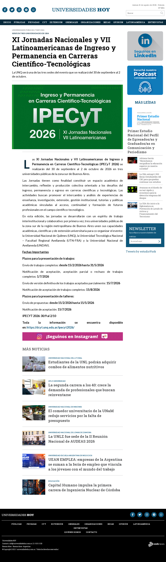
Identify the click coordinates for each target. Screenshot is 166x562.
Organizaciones (91, 22)
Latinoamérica (135, 22)
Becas (106, 22)
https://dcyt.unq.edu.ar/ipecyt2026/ (50, 327)
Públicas (19, 22)
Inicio (7, 22)
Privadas (33, 22)
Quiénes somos (72, 532)
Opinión (118, 22)
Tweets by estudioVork (141, 251)
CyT (44, 22)
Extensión (56, 22)
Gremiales (71, 22)
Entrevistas (155, 22)
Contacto (91, 532)
